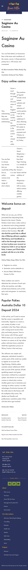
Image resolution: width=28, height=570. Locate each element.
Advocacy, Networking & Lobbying (12, 518)
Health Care (7, 529)
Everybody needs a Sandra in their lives (6, 419)
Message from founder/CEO (11, 502)
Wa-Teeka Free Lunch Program (11, 555)
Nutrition (6, 532)
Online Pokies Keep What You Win (13, 260)
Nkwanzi (6, 551)
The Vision (6, 495)
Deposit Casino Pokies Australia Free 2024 (12, 434)
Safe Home (6, 536)
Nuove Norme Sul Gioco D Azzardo (22, 419)
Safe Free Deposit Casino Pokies (9, 430)
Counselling (6, 521)
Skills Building (7, 539)
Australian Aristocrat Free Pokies (12, 75)
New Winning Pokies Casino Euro (10, 439)
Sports (5, 543)
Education (6, 525)
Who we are (7, 492)
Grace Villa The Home (9, 499)
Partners (6, 506)
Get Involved (7, 510)
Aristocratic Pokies (8, 407)
